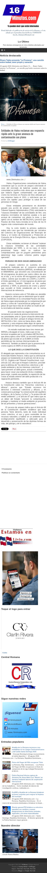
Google (27, 870)
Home (2, 124)
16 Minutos (25, 864)
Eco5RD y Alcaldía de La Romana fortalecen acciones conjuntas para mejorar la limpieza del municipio (28, 794)
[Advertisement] (19, 447)
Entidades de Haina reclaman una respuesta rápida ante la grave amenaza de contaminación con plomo (22, 134)
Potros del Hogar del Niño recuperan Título (27, 762)
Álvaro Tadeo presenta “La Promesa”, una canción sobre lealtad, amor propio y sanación (22, 61)
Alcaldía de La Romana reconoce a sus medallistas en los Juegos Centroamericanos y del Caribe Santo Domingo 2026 (28, 749)
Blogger (20, 870)
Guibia (4, 653)
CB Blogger (11, 141)
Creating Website (23, 866)
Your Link (20, 868)
